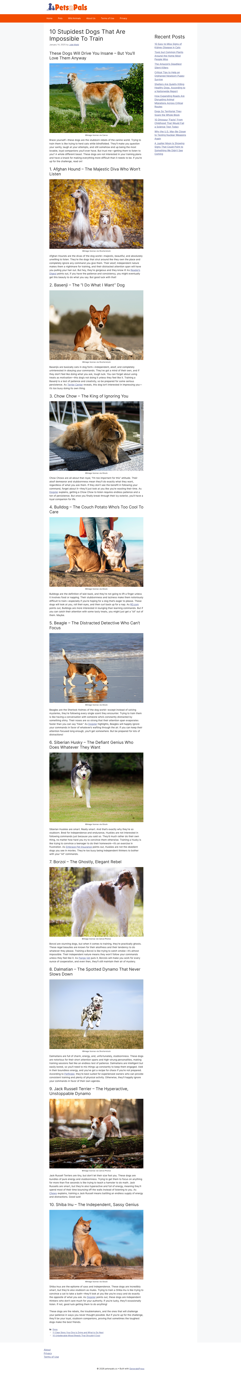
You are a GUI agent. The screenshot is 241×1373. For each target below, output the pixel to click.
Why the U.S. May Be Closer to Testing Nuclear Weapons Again (170, 135)
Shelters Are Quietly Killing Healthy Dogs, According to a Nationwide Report (170, 88)
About (47, 1349)
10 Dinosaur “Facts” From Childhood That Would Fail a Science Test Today (169, 123)
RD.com (134, 604)
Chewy (53, 1193)
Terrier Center (75, 384)
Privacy (123, 18)
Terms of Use (107, 18)
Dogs (55, 1329)
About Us (90, 18)
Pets (60, 18)
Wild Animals (74, 18)
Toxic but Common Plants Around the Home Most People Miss (169, 56)
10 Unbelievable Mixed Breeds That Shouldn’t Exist (76, 1335)
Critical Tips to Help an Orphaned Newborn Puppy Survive (169, 76)
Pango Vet (84, 958)
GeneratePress (136, 1368)
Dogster (53, 492)
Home (49, 18)
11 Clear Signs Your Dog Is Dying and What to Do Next (78, 1332)
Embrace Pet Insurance (79, 847)
